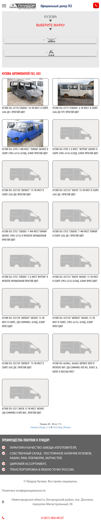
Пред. (43, 427)
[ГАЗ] (50, 52)
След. (59, 427)
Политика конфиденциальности (24, 490)
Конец (67, 427)
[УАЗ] (50, 40)
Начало (34, 427)
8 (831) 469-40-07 (52, 518)
